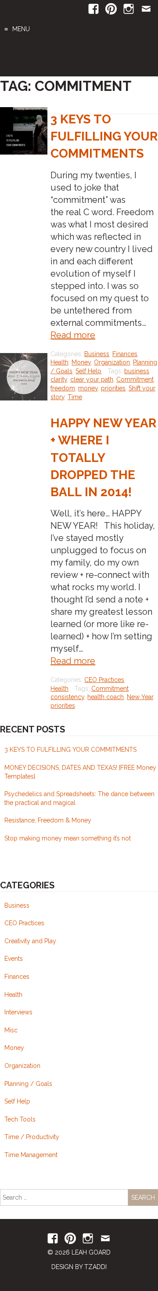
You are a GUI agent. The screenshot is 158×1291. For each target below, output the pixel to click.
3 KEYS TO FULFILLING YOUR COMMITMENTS (104, 136)
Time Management (30, 1154)
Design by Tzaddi (79, 1266)
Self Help (88, 371)
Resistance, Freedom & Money (47, 820)
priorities (113, 388)
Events (13, 958)
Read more (72, 335)
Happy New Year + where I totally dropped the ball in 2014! (103, 457)
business (136, 371)
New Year (140, 696)
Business (96, 353)
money (88, 388)
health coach (105, 696)
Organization (112, 362)
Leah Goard (79, 58)
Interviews (18, 1012)
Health (59, 362)
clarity (58, 379)
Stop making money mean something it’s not (67, 838)
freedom (62, 388)
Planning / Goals (28, 1083)
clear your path (91, 379)
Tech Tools (20, 1119)
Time (75, 396)
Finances (124, 353)
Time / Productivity (31, 1136)
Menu (21, 28)
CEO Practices (104, 679)
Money (81, 362)
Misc (11, 1030)
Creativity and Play (30, 941)
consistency (67, 696)
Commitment (135, 379)
